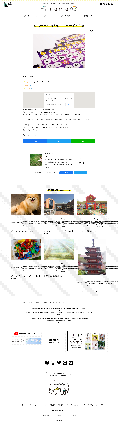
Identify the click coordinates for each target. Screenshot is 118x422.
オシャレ (53, 16)
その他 (33, 88)
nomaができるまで (48, 415)
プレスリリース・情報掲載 (47, 405)
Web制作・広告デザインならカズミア (93, 405)
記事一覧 (81, 163)
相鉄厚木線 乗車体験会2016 (54, 276)
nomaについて (19, 405)
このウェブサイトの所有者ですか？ (55, 104)
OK (68, 104)
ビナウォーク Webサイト (31, 135)
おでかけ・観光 (65, 16)
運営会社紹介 (75, 405)
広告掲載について (63, 405)
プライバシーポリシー (61, 415)
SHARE (35, 141)
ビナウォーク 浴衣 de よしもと (87, 231)
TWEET (59, 141)
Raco (93, 31)
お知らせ (26, 16)
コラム (76, 16)
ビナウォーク (32, 85)
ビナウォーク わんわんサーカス (22, 231)
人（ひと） (85, 16)
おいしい (44, 16)
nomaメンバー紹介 (31, 405)
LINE (83, 141)
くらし (35, 16)
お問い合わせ (59, 410)
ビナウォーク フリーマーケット (88, 291)
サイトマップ (72, 415)
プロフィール (81, 158)
